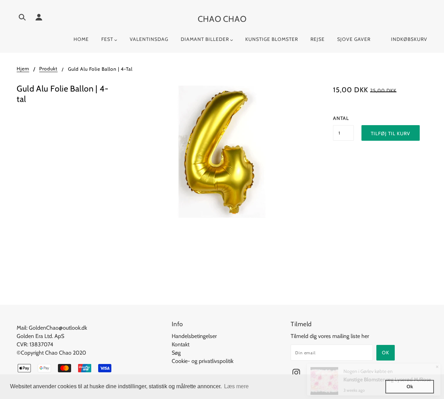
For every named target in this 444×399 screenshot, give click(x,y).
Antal (341, 118)
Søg (176, 352)
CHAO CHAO (222, 19)
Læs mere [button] (236, 386)
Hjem (23, 69)
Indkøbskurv (409, 39)
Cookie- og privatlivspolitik (202, 361)
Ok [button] (410, 386)
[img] (22, 18)
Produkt (48, 69)
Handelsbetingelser (194, 336)
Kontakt (180, 344)
